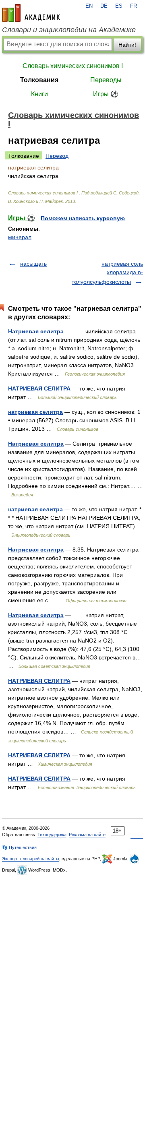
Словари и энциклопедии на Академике (69, 30)
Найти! (127, 44)
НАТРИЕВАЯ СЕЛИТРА (39, 388)
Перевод (57, 156)
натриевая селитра (35, 412)
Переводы (106, 79)
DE (104, 6)
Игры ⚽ (105, 94)
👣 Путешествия (19, 847)
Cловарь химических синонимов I (73, 65)
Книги (39, 94)
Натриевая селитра (36, 331)
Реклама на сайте (87, 834)
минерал (19, 237)
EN (89, 6)
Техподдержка (51, 834)
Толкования (39, 79)
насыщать (33, 263)
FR (133, 6)
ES (118, 6)
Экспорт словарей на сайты (30, 858)
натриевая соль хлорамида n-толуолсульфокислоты (107, 272)
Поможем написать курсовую (83, 218)
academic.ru (31, 13)
